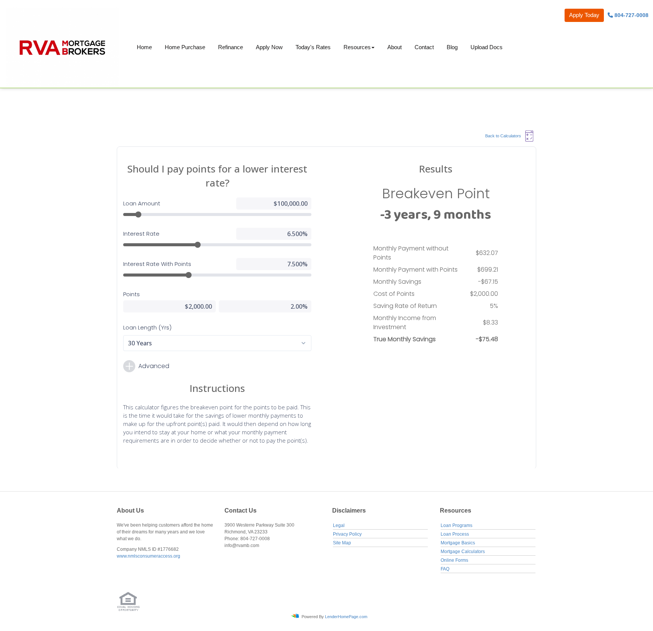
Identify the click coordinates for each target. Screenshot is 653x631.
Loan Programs (456, 525)
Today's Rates (313, 47)
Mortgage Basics (458, 543)
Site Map (342, 543)
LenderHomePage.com (346, 616)
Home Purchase (185, 47)
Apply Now (269, 47)
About (394, 47)
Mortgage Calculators (463, 551)
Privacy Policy (347, 534)
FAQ (445, 569)
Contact (424, 47)
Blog (452, 47)
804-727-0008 (630, 15)
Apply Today (584, 15)
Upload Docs (486, 47)
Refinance (230, 47)
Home (144, 47)
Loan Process (455, 534)
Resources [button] (357, 47)
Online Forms (454, 560)
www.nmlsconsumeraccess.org (148, 556)
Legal (339, 525)
